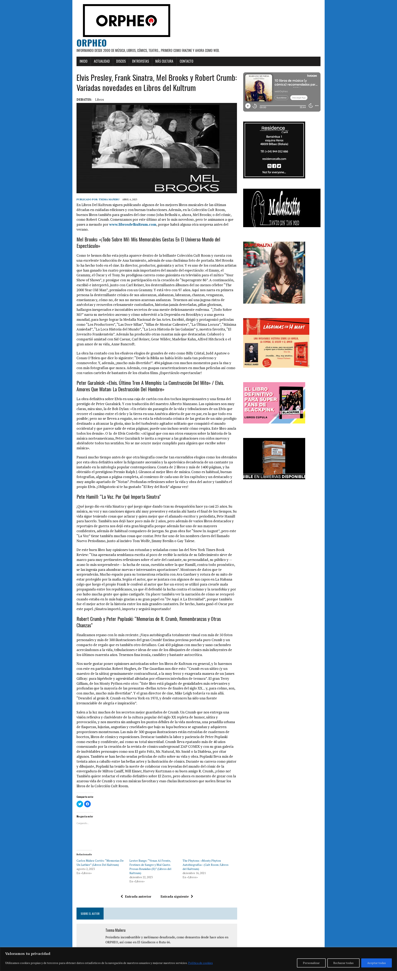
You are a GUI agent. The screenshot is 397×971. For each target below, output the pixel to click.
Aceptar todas (376, 963)
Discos (121, 61)
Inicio (83, 61)
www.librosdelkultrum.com (132, 224)
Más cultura (164, 61)
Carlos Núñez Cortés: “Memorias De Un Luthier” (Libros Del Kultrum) (100, 863)
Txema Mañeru (109, 199)
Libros (99, 99)
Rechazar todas (343, 963)
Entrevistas (140, 61)
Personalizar (311, 963)
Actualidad (102, 61)
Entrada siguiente (174, 896)
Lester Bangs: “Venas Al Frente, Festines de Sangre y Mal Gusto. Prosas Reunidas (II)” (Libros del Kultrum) (150, 867)
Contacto (186, 61)
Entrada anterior (138, 896)
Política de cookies (200, 963)
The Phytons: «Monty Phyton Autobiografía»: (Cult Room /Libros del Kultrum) (205, 865)
